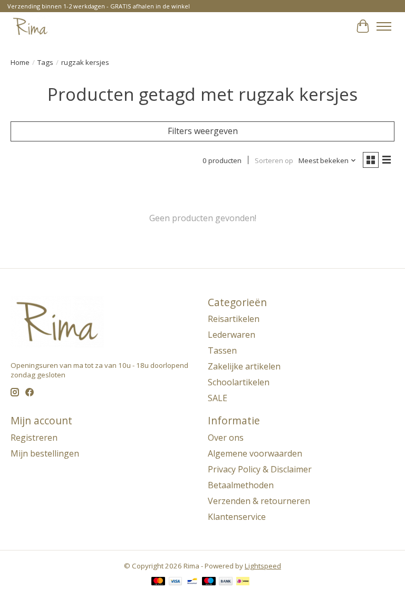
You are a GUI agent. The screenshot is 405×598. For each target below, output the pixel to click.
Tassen (222, 350)
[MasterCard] (158, 582)
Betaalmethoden (241, 485)
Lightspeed (263, 566)
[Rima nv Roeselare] (30, 26)
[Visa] (175, 582)
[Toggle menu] (383, 26)
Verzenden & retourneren (259, 501)
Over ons (226, 437)
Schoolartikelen (238, 382)
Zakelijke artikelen (244, 366)
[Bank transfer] (226, 582)
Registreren (34, 437)
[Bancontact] (192, 582)
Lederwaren (231, 334)
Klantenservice (237, 517)
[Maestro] (209, 582)
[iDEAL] (242, 582)
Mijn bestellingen (45, 453)
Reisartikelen (233, 319)
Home (20, 62)
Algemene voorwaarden (255, 453)
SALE (217, 398)
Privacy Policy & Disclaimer (260, 469)
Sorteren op (274, 160)
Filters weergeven (203, 131)
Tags (45, 62)
